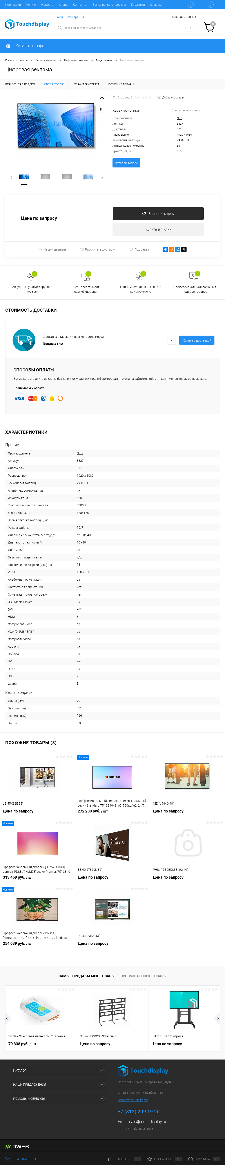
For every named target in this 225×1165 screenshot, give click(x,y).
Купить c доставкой (197, 340)
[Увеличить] (56, 127)
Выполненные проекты (109, 4)
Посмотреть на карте (133, 1100)
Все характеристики (186, 110)
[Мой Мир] (177, 249)
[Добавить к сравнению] (102, 109)
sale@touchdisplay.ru (147, 1121)
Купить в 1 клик (158, 229)
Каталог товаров (31, 46)
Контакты (80, 4)
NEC (179, 118)
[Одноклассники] (171, 249)
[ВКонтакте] (165, 249)
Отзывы (156, 4)
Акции (63, 4)
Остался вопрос (126, 163)
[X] (184, 249)
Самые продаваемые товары (86, 976)
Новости (47, 4)
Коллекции (13, 4)
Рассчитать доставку (100, 249)
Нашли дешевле (55, 249)
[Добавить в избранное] (102, 99)
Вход (59, 17)
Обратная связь (24, 1159)
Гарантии (138, 4)
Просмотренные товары (143, 976)
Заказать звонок (184, 16)
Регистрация (74, 17)
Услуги (31, 4)
